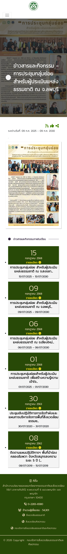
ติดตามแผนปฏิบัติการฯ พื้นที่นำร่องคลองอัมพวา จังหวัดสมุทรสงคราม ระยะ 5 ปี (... (33, 456)
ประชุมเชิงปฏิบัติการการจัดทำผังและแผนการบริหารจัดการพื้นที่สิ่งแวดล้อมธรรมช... (33, 417)
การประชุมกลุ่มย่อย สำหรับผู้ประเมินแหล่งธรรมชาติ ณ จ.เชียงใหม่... (33, 340)
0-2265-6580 (35, 504)
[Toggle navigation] (7, 15)
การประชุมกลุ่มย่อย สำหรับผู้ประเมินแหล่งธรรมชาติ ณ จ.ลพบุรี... (33, 304)
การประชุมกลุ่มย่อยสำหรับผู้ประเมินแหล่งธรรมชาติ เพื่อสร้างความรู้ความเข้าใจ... (33, 377)
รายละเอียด (32, 262)
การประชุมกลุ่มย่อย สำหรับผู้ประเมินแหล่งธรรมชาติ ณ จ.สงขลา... (33, 269)
